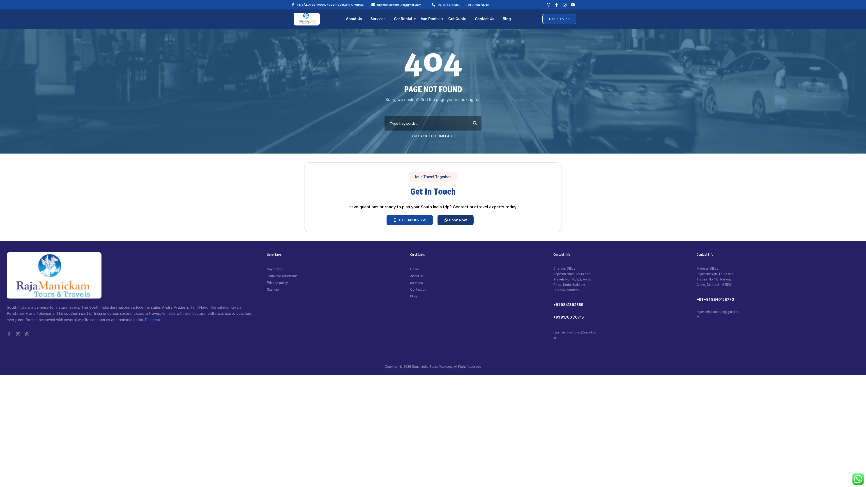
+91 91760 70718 (568, 317)
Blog (507, 19)
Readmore (154, 319)
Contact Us (484, 19)
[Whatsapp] (548, 5)
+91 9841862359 (568, 304)
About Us (354, 19)
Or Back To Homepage (433, 136)
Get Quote (457, 19)
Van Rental (430, 19)
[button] (433, 177)
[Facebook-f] (9, 334)
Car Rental (403, 19)
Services (378, 19)
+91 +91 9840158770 (715, 299)
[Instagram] (18, 334)
